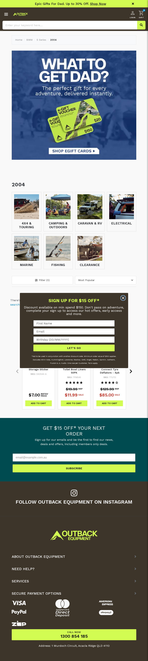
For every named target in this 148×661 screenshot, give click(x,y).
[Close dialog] (123, 298)
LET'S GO (74, 348)
